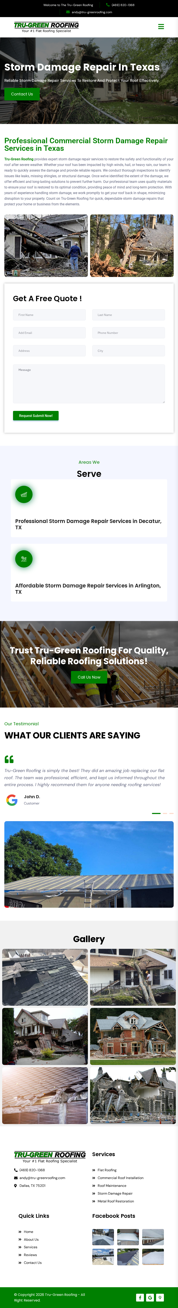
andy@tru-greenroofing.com (92, 12)
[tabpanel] (89, 781)
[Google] (150, 1298)
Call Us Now (89, 677)
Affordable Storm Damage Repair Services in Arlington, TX (88, 588)
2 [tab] (165, 813)
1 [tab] (156, 813)
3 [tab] (171, 813)
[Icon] (160, 1298)
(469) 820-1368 (123, 5)
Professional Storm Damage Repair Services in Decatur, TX (88, 524)
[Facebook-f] (140, 1298)
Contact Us (22, 94)
